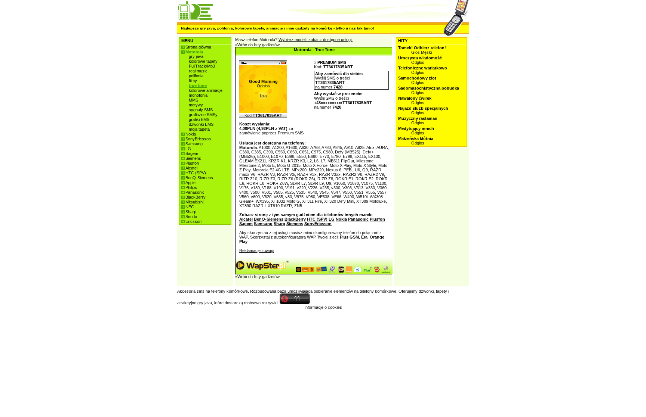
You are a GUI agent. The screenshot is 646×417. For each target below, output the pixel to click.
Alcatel (191, 168)
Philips (191, 187)
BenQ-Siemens (199, 177)
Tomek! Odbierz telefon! (422, 48)
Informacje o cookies (323, 307)
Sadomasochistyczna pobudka (428, 88)
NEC (189, 207)
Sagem (191, 153)
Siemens (193, 158)
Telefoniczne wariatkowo (422, 68)
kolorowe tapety (203, 61)
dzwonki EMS (201, 124)
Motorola (194, 52)
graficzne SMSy (203, 114)
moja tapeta (199, 129)
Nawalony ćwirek (414, 98)
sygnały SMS (201, 110)
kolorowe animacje (205, 90)
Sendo (191, 216)
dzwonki (426, 291)
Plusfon (192, 163)
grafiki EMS (199, 119)
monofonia (198, 95)
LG (188, 148)
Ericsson (193, 221)
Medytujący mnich (416, 128)
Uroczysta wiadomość (420, 58)
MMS (193, 100)
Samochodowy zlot (417, 78)
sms (200, 291)
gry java (196, 56)
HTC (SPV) (195, 173)
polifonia (196, 76)
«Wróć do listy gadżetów (257, 45)
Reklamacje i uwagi (256, 250)
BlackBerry (195, 197)
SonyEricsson (198, 139)
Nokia (190, 134)
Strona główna (198, 47)
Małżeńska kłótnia (415, 138)
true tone (198, 85)
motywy (196, 105)
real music (198, 71)
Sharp (190, 211)
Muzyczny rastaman (417, 118)
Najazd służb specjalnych (423, 108)
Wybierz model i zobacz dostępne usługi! (316, 39)
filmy (193, 80)
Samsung (194, 143)
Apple (190, 182)
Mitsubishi (194, 202)
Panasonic (194, 192)
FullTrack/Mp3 (202, 66)
